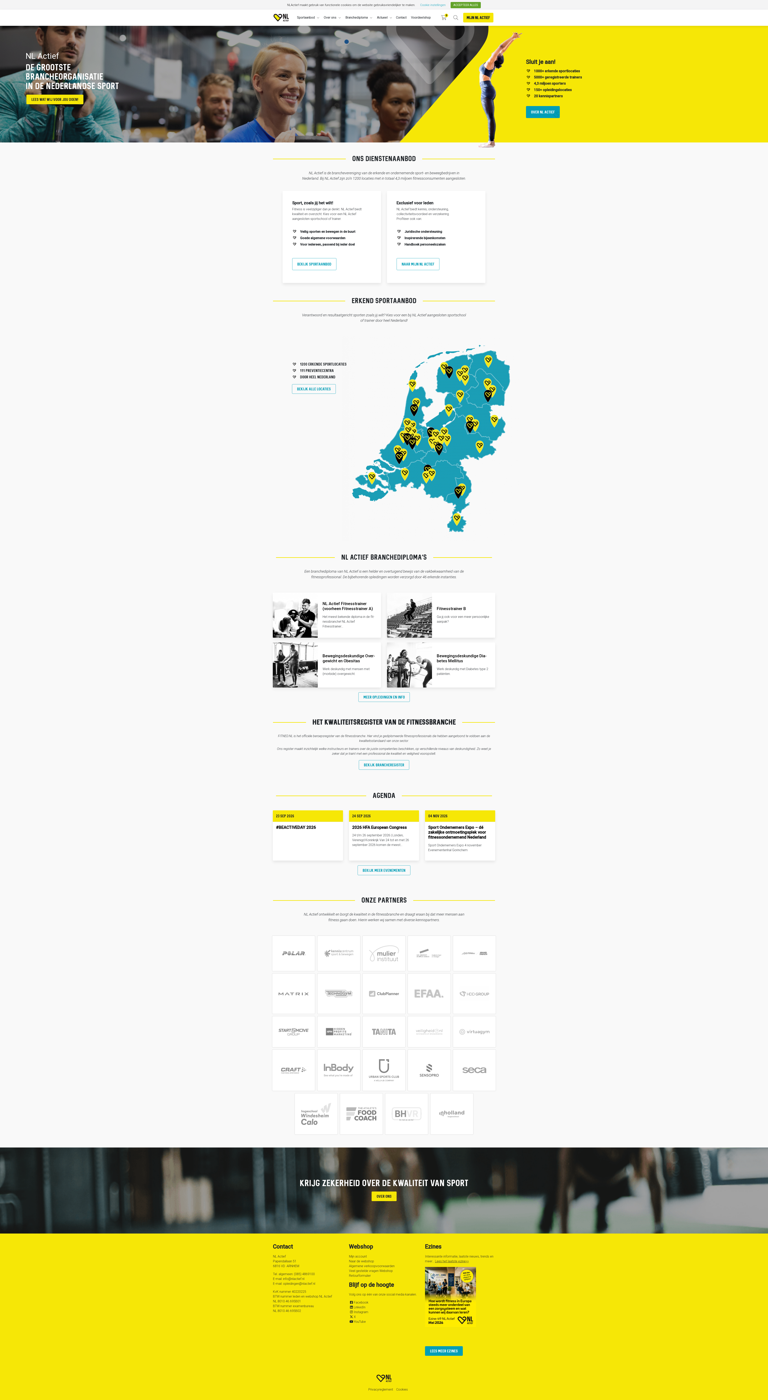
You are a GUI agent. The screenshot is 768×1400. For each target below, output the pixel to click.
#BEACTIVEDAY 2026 (296, 827)
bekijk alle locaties (314, 389)
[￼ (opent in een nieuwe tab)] (294, 953)
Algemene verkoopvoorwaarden (372, 1266)
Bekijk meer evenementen (384, 870)
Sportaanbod (306, 17)
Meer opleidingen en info (384, 697)
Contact (401, 17)
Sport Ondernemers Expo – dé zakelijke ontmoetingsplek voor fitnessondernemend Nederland (457, 832)
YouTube (360, 1322)
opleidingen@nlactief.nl (299, 1284)
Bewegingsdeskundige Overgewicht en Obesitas (349, 658)
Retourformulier (360, 1276)
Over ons (330, 17)
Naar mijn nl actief (418, 264)
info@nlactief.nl (293, 1279)
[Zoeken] (455, 17)
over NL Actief (543, 112)
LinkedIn (359, 1307)
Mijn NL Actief (478, 17)
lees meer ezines (444, 1351)
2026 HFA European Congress (379, 827)
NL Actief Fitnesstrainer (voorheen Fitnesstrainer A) (348, 606)
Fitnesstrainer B (451, 608)
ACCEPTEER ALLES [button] (465, 5)
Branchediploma (356, 17)
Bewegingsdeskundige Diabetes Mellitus (462, 658)
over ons (384, 1196)
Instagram (361, 1312)
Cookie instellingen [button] (433, 5)
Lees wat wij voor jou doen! (54, 99)
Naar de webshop (361, 1261)
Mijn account (358, 1256)
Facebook (361, 1302)
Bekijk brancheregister (384, 765)
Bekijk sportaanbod (314, 264)
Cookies (402, 1389)
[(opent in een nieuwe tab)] (384, 993)
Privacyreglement (380, 1389)
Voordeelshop (421, 17)
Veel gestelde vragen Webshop (371, 1271)
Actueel (382, 17)
